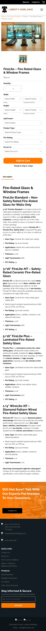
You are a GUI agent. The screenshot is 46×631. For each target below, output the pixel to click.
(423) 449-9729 (10, 540)
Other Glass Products (9, 585)
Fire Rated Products (14, 16)
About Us (26, 2)
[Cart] (43, 2)
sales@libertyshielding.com (15, 533)
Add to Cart (23, 160)
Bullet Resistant (7, 575)
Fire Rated (5, 582)
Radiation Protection (9, 578)
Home (3, 16)
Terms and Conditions (9, 560)
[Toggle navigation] (42, 9)
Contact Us (36, 2)
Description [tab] (7, 177)
